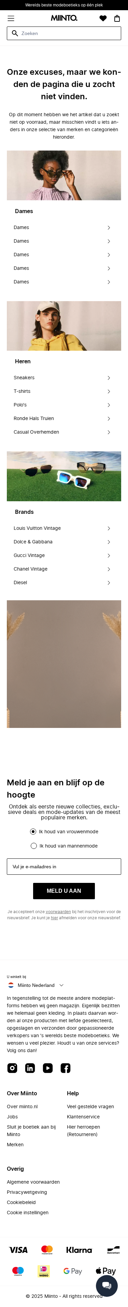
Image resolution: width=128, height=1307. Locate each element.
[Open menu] (11, 18)
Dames (21, 227)
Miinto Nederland (36, 985)
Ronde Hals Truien (34, 418)
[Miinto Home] (64, 18)
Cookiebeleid (21, 1202)
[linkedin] (30, 1069)
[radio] (33, 832)
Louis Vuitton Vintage (37, 528)
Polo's (20, 405)
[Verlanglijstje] (103, 18)
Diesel (20, 582)
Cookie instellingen (27, 1212)
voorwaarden (58, 912)
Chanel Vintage (30, 569)
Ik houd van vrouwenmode (68, 832)
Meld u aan (64, 891)
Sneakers (24, 378)
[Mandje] (117, 18)
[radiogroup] (64, 839)
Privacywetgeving (27, 1192)
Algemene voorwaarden (33, 1182)
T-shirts (22, 391)
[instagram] (12, 1069)
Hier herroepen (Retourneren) (83, 1131)
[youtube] (47, 1069)
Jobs (12, 1117)
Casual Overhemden (36, 432)
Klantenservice (83, 1117)
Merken (15, 1145)
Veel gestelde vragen (90, 1106)
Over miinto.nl (22, 1106)
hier (54, 918)
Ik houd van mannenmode (69, 846)
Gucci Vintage (29, 555)
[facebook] (65, 1069)
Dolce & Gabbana (33, 542)
